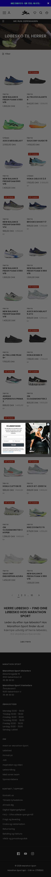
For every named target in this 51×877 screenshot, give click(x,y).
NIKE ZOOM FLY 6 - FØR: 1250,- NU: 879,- (25, 3)
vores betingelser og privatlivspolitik (12, 451)
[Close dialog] (48, 424)
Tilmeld (13, 445)
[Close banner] (48, 3)
